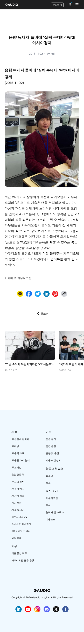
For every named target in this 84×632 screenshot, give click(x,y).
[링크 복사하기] (46, 294)
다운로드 (50, 519)
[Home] (11, 4)
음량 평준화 (18, 474)
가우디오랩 (52, 498)
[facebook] (29, 294)
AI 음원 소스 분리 (21, 460)
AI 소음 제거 (18, 509)
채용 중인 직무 (19, 553)
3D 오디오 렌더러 (21, 530)
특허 (48, 505)
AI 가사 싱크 (18, 495)
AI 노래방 (16, 467)
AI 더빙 (15, 446)
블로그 (49, 475)
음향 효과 (17, 538)
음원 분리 (51, 439)
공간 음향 (17, 502)
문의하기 (57, 5)
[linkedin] (46, 294)
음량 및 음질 (52, 453)
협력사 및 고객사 (55, 512)
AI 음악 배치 (18, 488)
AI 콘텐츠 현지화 (20, 439)
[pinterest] (55, 294)
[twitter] (38, 294)
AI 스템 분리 (18, 481)
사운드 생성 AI (53, 460)
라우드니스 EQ (19, 516)
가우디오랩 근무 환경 (23, 560)
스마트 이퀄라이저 (21, 523)
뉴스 (48, 482)
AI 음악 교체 (18, 453)
